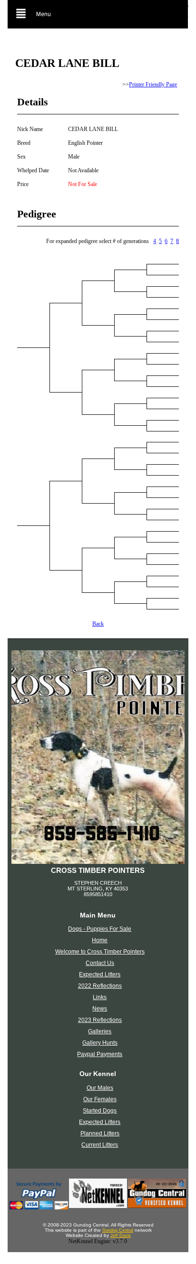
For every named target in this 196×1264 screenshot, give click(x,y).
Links (100, 997)
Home (100, 940)
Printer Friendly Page (153, 84)
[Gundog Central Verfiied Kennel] (157, 1206)
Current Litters (99, 1145)
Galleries (99, 1031)
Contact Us (100, 963)
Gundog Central (117, 1230)
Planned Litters (99, 1133)
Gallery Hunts (100, 1042)
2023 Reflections (100, 1020)
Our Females (100, 1099)
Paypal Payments (99, 1054)
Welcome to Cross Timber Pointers (100, 951)
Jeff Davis (120, 1235)
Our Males (100, 1088)
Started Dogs (100, 1110)
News (99, 1008)
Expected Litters (99, 974)
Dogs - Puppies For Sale (99, 929)
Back (98, 623)
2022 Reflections (100, 986)
